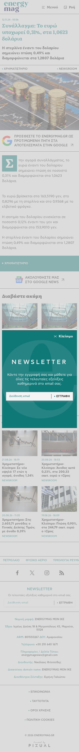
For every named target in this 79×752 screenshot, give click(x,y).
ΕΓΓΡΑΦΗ (63, 396)
